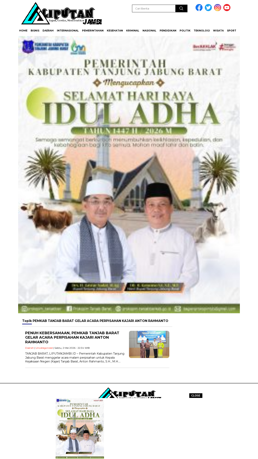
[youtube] (227, 10)
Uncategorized (44, 347)
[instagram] (218, 10)
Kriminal (132, 30)
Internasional (68, 30)
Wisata (218, 30)
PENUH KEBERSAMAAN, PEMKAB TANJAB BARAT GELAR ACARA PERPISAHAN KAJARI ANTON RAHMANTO (72, 337)
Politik (185, 30)
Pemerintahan (93, 30)
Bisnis (35, 30)
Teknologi (202, 30)
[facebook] (200, 10)
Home (23, 30)
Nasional (149, 30)
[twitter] (209, 10)
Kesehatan (115, 30)
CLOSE (195, 395)
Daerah (48, 30)
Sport (231, 30)
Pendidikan (168, 30)
